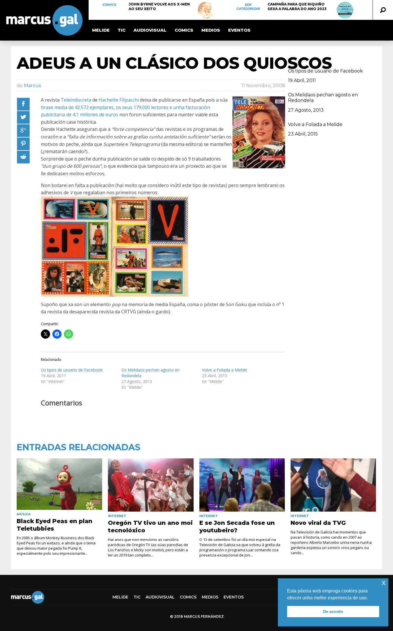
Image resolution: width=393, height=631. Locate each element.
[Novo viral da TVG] (333, 485)
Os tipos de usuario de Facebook (71, 370)
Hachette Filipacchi (119, 100)
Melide (101, 30)
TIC (121, 30)
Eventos (239, 30)
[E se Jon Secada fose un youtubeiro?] (242, 485)
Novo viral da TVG (318, 522)
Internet (117, 516)
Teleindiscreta (76, 100)
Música (23, 514)
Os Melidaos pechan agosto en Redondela (323, 97)
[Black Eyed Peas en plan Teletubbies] (59, 484)
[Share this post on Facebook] (23, 104)
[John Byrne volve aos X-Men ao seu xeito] (206, 10)
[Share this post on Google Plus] (23, 130)
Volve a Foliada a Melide (224, 370)
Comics (109, 5)
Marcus (32, 85)
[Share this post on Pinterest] (23, 144)
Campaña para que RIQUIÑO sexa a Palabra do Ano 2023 (297, 6)
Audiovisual (150, 30)
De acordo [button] (333, 611)
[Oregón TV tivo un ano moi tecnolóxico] (150, 485)
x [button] (384, 582)
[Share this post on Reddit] (23, 157)
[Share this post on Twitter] (23, 117)
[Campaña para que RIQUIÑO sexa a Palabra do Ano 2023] (345, 10)
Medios (210, 30)
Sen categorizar (248, 7)
